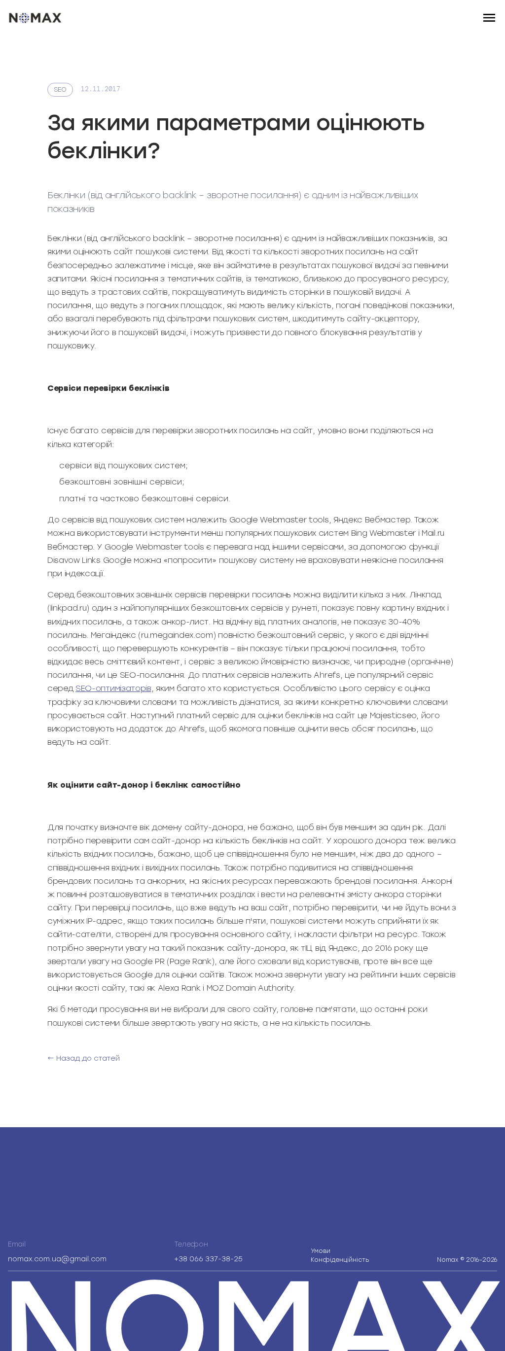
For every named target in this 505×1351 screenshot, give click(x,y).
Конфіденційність (340, 1255)
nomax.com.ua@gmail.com (57, 1259)
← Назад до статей (83, 1058)
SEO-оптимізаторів (113, 688)
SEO (60, 89)
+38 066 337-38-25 (208, 1259)
